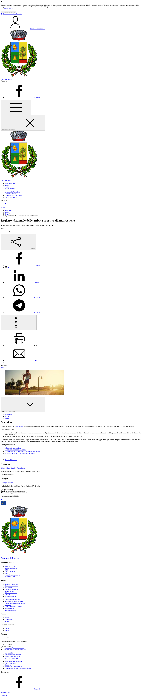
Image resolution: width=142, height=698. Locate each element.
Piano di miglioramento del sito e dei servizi (18, 668)
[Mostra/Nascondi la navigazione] (16, 107)
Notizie (7, 214)
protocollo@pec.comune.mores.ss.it (15, 649)
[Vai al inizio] (1, 499)
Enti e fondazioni (10, 571)
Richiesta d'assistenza (11, 658)
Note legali (8, 665)
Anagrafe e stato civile (11, 584)
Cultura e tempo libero (11, 586)
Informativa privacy (11, 663)
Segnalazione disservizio (12, 656)
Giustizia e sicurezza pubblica (14, 601)
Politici (7, 573)
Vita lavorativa (9, 587)
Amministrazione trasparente (13, 661)
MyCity (4, 695)
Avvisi (7, 621)
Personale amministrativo (12, 575)
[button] (10, 183)
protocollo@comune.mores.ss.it (14, 648)
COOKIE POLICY (7, 8)
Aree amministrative (11, 568)
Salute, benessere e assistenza (14, 606)
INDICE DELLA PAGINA (8, 411)
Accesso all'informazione (12, 192)
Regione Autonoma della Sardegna (11, 14)
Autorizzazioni (9, 608)
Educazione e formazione (12, 599)
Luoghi (7, 628)
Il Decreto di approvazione (13, 448)
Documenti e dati (10, 577)
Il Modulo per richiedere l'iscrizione (15, 450)
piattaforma (19, 426)
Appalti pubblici (9, 591)
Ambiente (8, 605)
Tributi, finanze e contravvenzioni (15, 603)
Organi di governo (10, 566)
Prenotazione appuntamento (13, 654)
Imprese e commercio (11, 589)
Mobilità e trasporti (10, 596)
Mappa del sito (5, 692)
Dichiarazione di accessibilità (13, 666)
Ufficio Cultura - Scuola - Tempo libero (13, 468)
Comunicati (8, 619)
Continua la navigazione (8, 12)
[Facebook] (5, 204)
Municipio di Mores (7, 483)
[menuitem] (22, 265)
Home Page (8, 210)
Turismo (7, 594)
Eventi (7, 630)
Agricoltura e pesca (10, 610)
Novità (7, 212)
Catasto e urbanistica (11, 593)
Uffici (6, 570)
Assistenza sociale (10, 194)
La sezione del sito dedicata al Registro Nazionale (20, 453)
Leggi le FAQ (9, 653)
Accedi (3, 207)
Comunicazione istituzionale (13, 195)
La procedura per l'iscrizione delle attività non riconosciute (22, 451)
